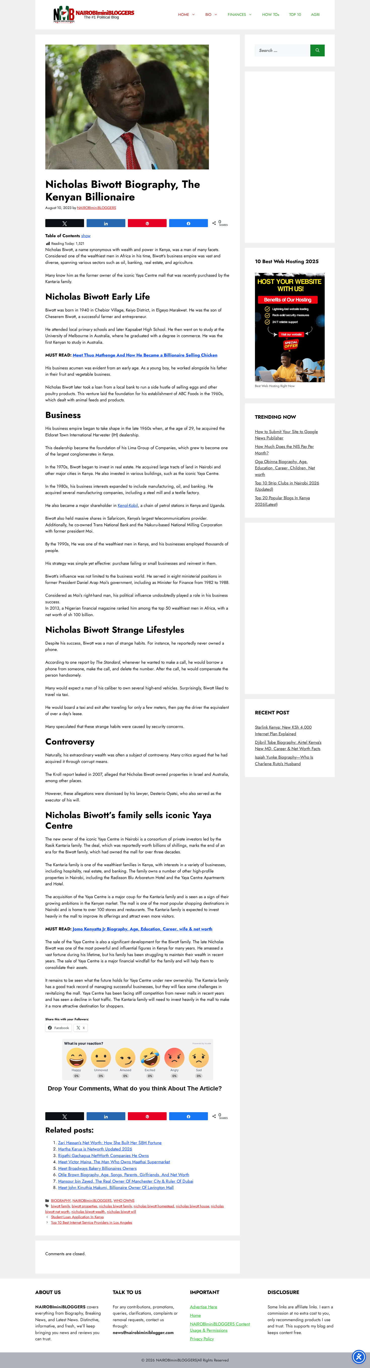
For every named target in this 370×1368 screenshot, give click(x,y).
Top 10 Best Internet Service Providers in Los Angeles (91, 1222)
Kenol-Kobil (128, 505)
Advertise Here (203, 1307)
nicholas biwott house (192, 1206)
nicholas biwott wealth (88, 1211)
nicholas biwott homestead (154, 1206)
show (86, 236)
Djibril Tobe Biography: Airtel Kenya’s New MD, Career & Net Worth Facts (288, 745)
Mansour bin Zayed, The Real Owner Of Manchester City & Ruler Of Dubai (125, 1181)
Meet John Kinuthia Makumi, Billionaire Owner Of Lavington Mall (116, 1187)
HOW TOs (270, 14)
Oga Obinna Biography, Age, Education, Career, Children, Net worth (285, 468)
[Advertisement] (290, 157)
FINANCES (237, 14)
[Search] (317, 51)
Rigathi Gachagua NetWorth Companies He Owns (103, 1155)
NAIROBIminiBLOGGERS (92, 1200)
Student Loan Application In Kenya (77, 1216)
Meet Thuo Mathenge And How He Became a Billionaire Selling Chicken (145, 355)
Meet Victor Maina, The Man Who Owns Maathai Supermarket (114, 1162)
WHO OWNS (124, 1200)
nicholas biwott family (115, 1206)
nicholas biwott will (121, 1211)
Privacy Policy (202, 1339)
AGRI (315, 14)
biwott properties (84, 1206)
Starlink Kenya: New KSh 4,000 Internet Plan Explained (283, 730)
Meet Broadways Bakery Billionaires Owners (97, 1168)
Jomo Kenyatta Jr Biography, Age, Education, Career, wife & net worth (142, 929)
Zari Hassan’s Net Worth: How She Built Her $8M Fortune (110, 1143)
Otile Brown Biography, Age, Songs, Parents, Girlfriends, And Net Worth (123, 1175)
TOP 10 (295, 14)
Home (195, 1315)
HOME (183, 14)
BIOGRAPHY (60, 1200)
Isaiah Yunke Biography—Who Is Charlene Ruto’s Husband (284, 760)
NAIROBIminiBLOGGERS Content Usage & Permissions (220, 1327)
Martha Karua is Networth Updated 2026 (95, 1149)
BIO (208, 14)
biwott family (60, 1206)
